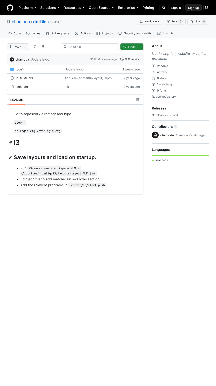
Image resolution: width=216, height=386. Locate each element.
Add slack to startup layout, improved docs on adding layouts (107, 78)
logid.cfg (22, 86)
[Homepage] (10, 7)
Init (67, 86)
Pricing (148, 7)
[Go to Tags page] (43, 46)
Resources (72, 7)
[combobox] (92, 47)
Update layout (40, 59)
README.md (24, 78)
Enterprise (126, 7)
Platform (26, 7)
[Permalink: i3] (11, 143)
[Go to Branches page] (35, 46)
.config (20, 69)
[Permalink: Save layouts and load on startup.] (11, 157)
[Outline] (138, 99)
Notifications (151, 21)
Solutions (48, 7)
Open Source (99, 7)
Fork (176, 21)
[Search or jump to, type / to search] (163, 7)
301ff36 (95, 59)
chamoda (21, 21)
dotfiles (41, 21)
